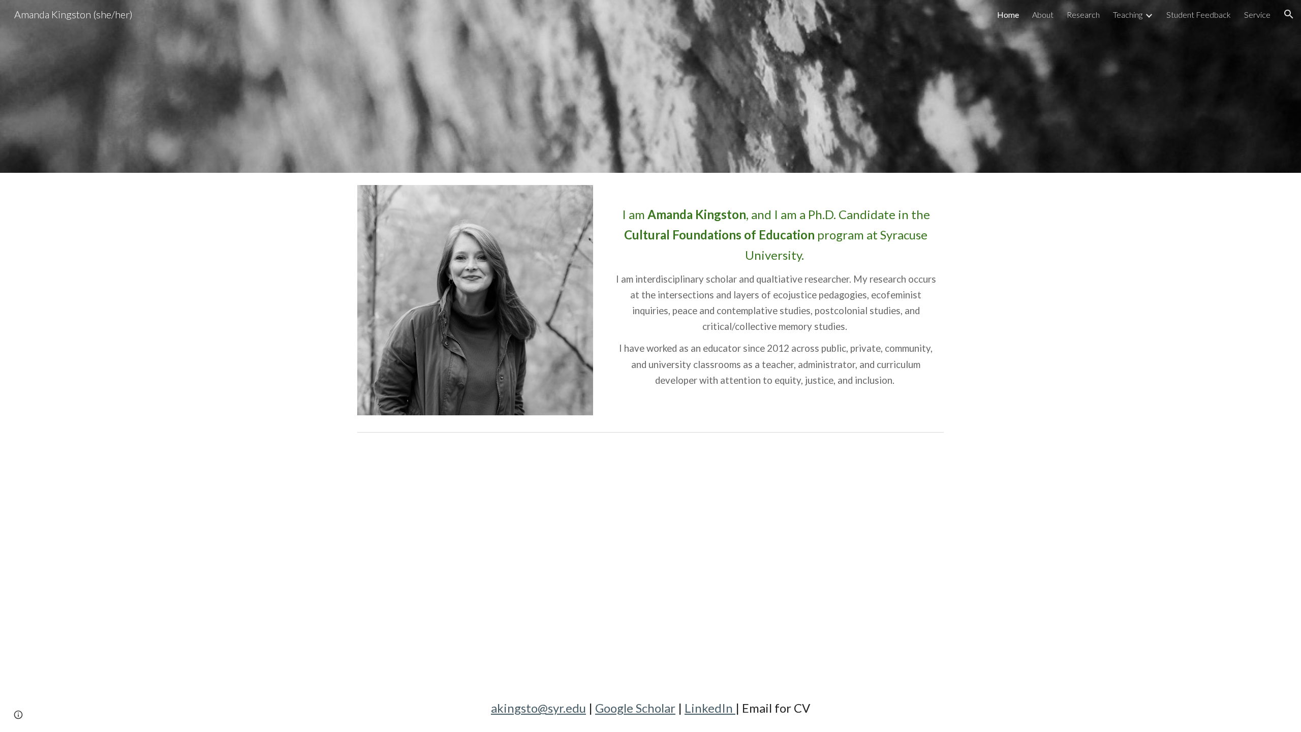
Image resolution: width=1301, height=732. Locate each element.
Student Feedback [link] (1198, 14)
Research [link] (1083, 14)
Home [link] (1008, 14)
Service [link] (1257, 14)
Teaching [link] (1127, 14)
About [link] (1043, 14)
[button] (1289, 14)
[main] (776, 288)
